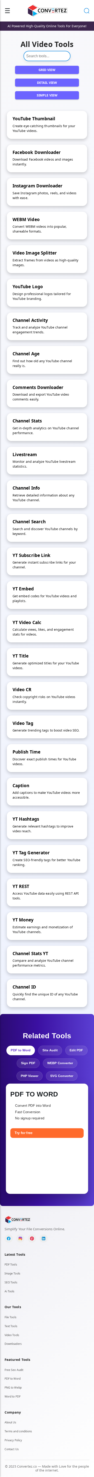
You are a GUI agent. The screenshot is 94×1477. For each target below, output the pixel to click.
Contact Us (12, 1449)
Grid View (47, 70)
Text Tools (11, 1326)
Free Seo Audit (14, 1370)
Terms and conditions (18, 1431)
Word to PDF (13, 1396)
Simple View (47, 95)
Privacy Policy (13, 1440)
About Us (10, 1422)
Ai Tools (10, 1291)
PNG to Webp (13, 1387)
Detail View (47, 82)
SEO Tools (11, 1282)
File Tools (10, 1317)
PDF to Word (13, 1379)
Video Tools (12, 1335)
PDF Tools (11, 1264)
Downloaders (13, 1344)
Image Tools (12, 1273)
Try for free (24, 1133)
